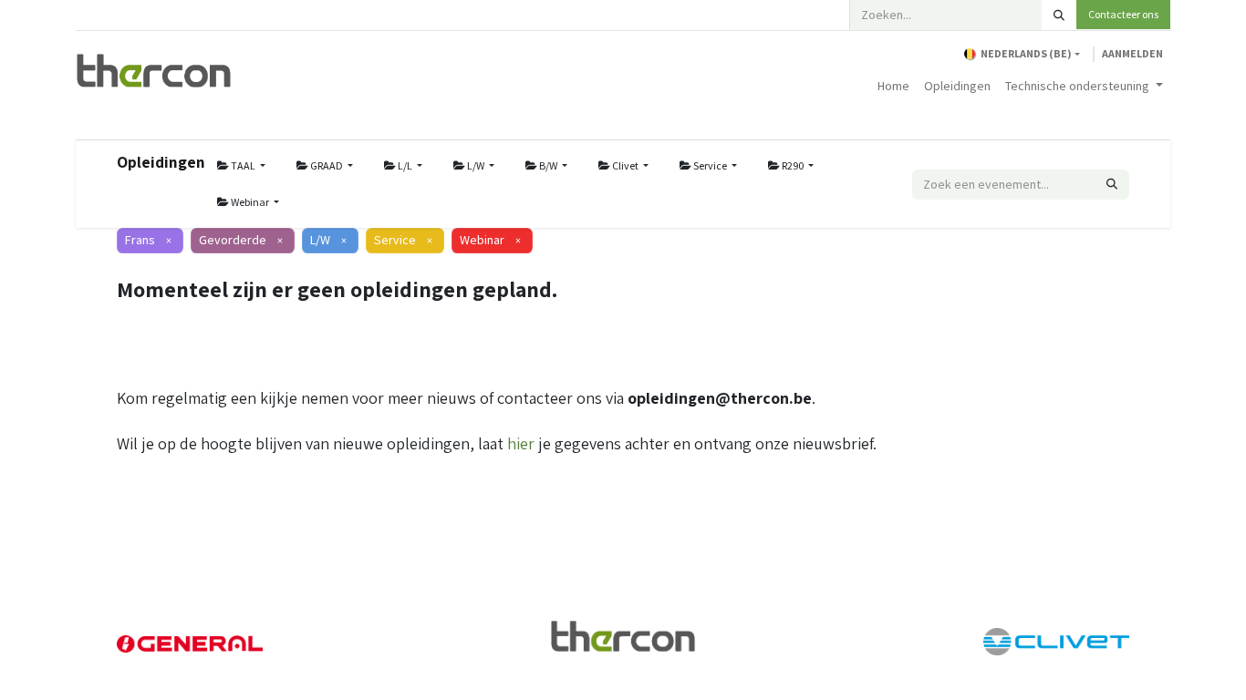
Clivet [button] (625, 165)
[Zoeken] (1059, 15)
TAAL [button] (243, 165)
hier (521, 443)
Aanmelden (1132, 53)
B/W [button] (548, 165)
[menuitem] (893, 86)
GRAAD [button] (326, 165)
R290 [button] (792, 165)
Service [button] (710, 165)
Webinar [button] (250, 202)
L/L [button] (405, 165)
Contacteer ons (1123, 14)
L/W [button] (475, 165)
